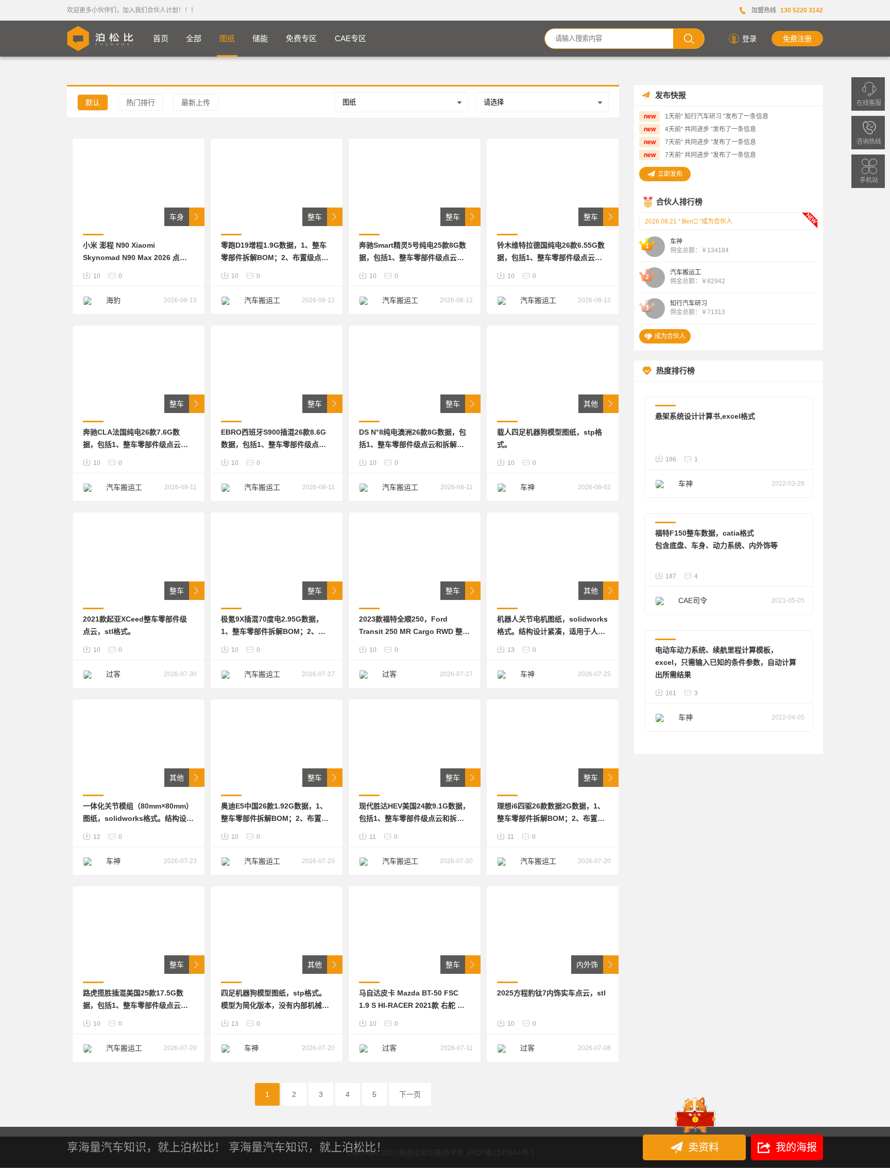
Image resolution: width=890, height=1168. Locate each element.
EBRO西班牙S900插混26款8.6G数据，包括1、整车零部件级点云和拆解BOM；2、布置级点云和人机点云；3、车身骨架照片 (275, 439)
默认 (92, 102)
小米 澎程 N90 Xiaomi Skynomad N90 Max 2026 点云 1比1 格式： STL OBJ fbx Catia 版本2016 (138, 252)
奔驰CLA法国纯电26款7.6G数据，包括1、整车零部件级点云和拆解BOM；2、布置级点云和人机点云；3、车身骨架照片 (137, 439)
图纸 (227, 38)
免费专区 (301, 38)
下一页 (410, 1094)
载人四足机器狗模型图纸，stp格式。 (549, 438)
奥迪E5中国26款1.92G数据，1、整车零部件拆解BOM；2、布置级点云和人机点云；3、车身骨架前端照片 (275, 813)
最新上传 (195, 102)
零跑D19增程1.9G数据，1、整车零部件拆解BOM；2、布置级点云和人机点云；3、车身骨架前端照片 (275, 252)
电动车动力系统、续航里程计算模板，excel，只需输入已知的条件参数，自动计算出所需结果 (725, 662)
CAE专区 (350, 38)
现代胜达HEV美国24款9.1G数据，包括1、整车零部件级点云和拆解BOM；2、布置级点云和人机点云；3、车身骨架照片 (414, 813)
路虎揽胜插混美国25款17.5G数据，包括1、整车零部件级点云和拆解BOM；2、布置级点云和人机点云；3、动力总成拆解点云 (137, 1000)
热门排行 (140, 102)
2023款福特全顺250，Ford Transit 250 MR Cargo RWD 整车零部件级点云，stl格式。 (414, 626)
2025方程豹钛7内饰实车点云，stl (551, 993)
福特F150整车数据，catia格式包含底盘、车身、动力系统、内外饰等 (716, 539)
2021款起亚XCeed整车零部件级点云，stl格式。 (135, 625)
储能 (260, 38)
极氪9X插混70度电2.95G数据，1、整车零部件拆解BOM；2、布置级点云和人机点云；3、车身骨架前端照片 (273, 626)
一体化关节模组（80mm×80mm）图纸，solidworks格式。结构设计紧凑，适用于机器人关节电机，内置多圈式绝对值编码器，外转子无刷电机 (138, 813)
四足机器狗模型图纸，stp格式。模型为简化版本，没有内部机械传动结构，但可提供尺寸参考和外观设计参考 (275, 1000)
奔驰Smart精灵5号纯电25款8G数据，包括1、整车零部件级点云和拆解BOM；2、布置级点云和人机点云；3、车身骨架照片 (413, 252)
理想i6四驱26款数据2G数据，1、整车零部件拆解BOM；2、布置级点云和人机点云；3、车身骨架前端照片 (551, 813)
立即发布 (670, 174)
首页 (160, 38)
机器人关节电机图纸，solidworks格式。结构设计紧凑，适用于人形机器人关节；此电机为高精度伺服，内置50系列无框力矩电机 (552, 626)
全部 (193, 38)
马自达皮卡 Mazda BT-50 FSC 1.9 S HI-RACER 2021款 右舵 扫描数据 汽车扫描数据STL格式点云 (414, 1000)
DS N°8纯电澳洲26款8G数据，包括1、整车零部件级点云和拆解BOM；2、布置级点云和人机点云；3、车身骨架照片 (412, 439)
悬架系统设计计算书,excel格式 (705, 416)
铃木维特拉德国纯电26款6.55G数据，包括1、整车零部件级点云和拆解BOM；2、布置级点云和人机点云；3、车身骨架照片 (551, 252)
